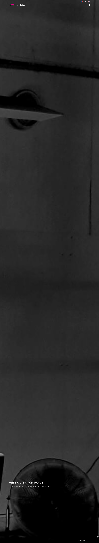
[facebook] (89, 5)
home (38, 5)
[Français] (82, 1)
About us (45, 5)
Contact (84, 5)
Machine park (69, 5)
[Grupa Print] (17, 5)
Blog (77, 5)
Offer (52, 5)
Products (59, 5)
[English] (89, 1)
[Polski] (85, 1)
